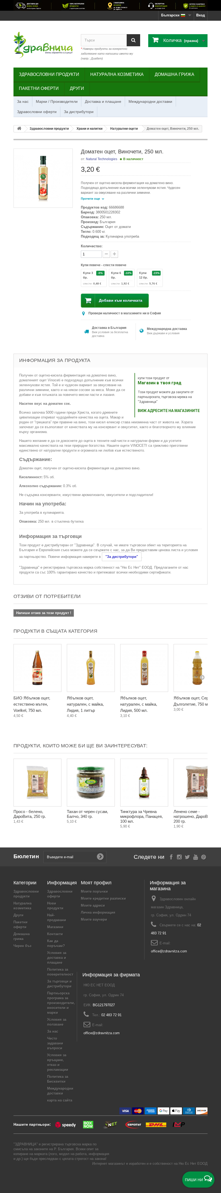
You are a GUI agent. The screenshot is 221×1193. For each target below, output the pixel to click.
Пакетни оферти (39, 88)
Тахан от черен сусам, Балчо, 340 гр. (87, 814)
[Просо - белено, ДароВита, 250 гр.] (37, 783)
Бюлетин (26, 856)
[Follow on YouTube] (195, 856)
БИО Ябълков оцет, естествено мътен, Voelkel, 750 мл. (31, 704)
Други (77, 88)
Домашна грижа (174, 74)
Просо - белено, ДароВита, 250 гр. (29, 814)
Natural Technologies (101, 159)
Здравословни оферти (37, 112)
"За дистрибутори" (121, 557)
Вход (200, 15)
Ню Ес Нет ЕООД (193, 1164)
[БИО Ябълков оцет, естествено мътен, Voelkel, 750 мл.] (37, 668)
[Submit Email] (100, 857)
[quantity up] (106, 254)
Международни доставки (150, 101)
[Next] (202, 677)
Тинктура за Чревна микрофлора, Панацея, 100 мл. (141, 816)
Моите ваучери (94, 919)
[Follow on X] (187, 856)
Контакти (55, 934)
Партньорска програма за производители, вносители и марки (61, 1003)
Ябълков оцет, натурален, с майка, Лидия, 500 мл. (138, 704)
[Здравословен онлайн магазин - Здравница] (43, 45)
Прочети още (91, 198)
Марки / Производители (57, 101)
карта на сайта (59, 1100)
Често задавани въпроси (55, 1043)
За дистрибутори (79, 112)
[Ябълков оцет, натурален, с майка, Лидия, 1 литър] (91, 668)
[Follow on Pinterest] (203, 856)
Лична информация (98, 912)
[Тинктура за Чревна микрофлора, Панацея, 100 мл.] (144, 783)
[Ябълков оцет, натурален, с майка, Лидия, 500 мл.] (144, 668)
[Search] (133, 40)
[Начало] (19, 128)
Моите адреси (93, 905)
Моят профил (96, 882)
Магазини (55, 927)
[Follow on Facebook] (171, 856)
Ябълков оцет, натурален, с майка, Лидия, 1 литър (85, 704)
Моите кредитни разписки (103, 898)
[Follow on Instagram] (179, 856)
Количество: (91, 246)
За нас (23, 101)
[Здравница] (110, 5)
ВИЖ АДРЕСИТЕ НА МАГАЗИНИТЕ (169, 411)
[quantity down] (114, 254)
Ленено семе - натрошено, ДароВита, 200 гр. (194, 816)
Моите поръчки (94, 891)
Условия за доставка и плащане (56, 958)
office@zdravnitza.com (169, 951)
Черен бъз (22, 946)
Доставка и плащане (103, 101)
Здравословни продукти (49, 74)
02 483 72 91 (111, 1015)
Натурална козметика (117, 74)
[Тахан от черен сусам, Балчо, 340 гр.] (91, 783)
